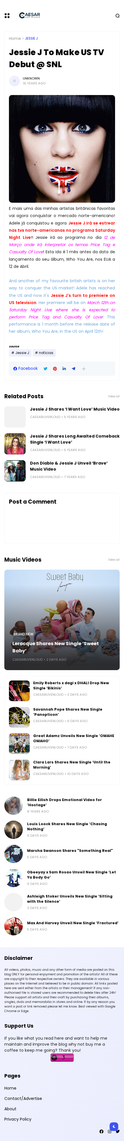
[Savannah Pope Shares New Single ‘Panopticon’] (19, 717)
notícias (46, 353)
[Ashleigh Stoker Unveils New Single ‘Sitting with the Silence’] (13, 902)
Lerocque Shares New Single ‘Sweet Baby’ (55, 647)
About (10, 1109)
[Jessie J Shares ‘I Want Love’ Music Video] (15, 417)
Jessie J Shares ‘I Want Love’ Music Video (75, 409)
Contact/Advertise (23, 1098)
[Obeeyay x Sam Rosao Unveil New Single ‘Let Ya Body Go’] (13, 878)
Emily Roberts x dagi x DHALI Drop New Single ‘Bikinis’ (71, 685)
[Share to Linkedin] (64, 369)
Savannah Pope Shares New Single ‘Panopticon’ (67, 712)
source (14, 346)
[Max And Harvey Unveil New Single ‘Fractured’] (13, 926)
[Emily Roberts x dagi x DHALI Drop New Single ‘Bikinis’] (19, 690)
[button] (84, 369)
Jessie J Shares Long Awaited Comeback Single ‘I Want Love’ (75, 439)
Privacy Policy (17, 1119)
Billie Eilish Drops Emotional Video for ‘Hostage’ (64, 802)
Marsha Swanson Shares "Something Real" (70, 850)
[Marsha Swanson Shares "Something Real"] (13, 854)
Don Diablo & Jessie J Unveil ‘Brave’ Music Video (69, 466)
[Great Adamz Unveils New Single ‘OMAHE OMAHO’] (19, 743)
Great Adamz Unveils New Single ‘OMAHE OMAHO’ (73, 738)
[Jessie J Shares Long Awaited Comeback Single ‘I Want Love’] (15, 444)
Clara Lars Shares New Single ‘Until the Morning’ (71, 765)
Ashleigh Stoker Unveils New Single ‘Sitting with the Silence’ (69, 899)
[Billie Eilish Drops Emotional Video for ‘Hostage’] (13, 805)
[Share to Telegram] (73, 369)
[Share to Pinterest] (55, 369)
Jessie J (31, 38)
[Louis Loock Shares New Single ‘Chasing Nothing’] (13, 830)
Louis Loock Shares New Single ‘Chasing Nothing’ (67, 826)
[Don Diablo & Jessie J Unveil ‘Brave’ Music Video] (15, 470)
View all (114, 396)
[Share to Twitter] (45, 369)
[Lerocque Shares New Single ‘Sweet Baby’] (62, 620)
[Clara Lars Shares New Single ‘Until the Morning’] (19, 770)
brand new (23, 634)
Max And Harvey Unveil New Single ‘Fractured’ (73, 922)
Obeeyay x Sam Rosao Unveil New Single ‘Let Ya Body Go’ (71, 875)
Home (15, 38)
